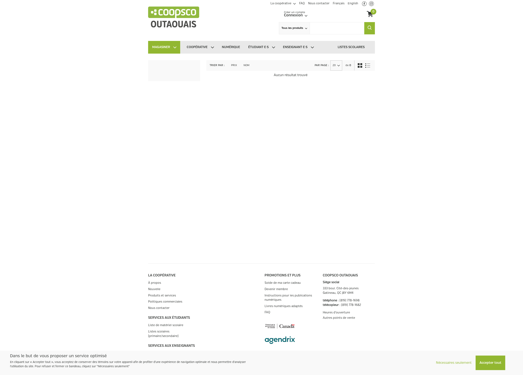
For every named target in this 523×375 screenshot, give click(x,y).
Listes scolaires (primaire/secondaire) (163, 334)
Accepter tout (490, 363)
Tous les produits (292, 28)
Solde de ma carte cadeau (283, 282)
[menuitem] (283, 3)
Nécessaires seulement (454, 363)
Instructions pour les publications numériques (288, 298)
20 (334, 65)
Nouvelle (154, 289)
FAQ (267, 312)
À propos (154, 282)
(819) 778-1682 (351, 304)
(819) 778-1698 (350, 300)
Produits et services (162, 295)
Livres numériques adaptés (284, 306)
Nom (246, 65)
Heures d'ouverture (336, 312)
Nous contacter (159, 308)
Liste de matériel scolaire (165, 325)
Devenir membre (276, 289)
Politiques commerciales (165, 301)
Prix (234, 65)
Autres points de (339, 317)
